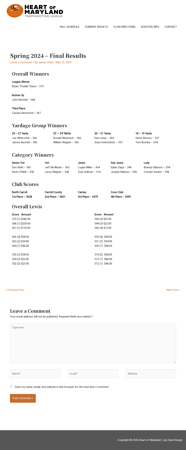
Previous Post (14, 290)
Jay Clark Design (172, 440)
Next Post (174, 290)
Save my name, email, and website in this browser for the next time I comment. (62, 387)
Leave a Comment (21, 62)
